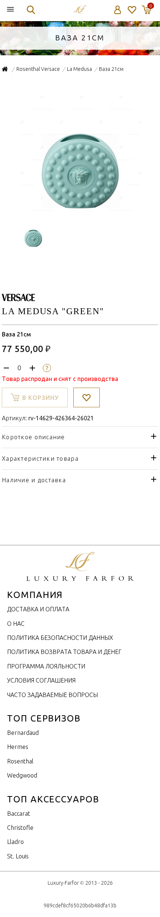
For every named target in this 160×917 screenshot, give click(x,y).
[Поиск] (31, 10)
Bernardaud (23, 732)
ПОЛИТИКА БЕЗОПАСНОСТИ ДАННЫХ (60, 637)
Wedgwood (22, 775)
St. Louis (18, 856)
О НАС (16, 623)
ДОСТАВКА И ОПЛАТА (38, 609)
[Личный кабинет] (117, 10)
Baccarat (18, 813)
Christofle (20, 827)
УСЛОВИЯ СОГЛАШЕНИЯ (41, 680)
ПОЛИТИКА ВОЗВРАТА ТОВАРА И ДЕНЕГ (64, 651)
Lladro (15, 841)
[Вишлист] (131, 10)
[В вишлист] (86, 397)
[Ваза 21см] (80, 210)
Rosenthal (20, 761)
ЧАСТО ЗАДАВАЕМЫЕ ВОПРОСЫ (52, 694)
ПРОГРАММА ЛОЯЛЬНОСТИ (46, 666)
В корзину (40, 397)
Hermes (17, 746)
